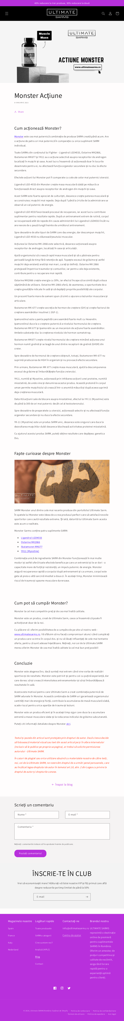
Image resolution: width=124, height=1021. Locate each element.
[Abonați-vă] (86, 897)
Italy (10, 942)
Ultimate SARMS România (41, 1011)
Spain (11, 928)
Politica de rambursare (80, 1011)
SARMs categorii (43, 935)
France (11, 935)
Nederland (13, 949)
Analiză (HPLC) (42, 949)
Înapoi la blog (64, 784)
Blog (37, 956)
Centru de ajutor (72, 935)
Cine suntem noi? (44, 942)
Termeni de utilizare (76, 1014)
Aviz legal (112, 1014)
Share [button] (21, 111)
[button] (6, 13)
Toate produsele (43, 928)
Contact (39, 963)
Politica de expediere (96, 1014)
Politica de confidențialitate (104, 1011)
